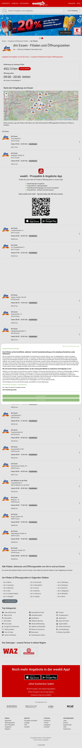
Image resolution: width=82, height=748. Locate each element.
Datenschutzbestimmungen (71, 346)
